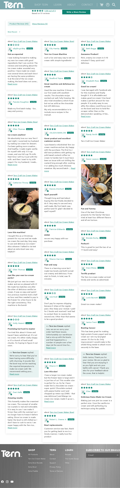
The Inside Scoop (72, 458)
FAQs (67, 463)
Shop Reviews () (40, 23)
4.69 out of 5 (50, 10)
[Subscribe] (117, 455)
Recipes (68, 454)
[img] (44, 10)
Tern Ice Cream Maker (37, 458)
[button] (114, 4)
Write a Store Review (76, 12)
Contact (53, 458)
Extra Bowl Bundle (35, 463)
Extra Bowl (32, 467)
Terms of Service (56, 471)
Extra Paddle (33, 471)
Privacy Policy (55, 467)
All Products (33, 454)
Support (53, 463)
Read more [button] (12, 84)
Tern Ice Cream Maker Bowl (62, 41)
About (52, 454)
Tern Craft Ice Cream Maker (25, 41)
